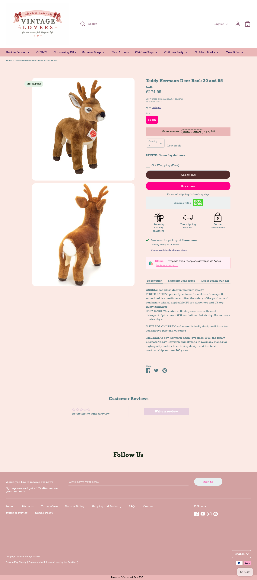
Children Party (174, 52)
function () (73, 562)
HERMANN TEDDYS (173, 99)
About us (28, 506)
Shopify (22, 562)
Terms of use (49, 506)
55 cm (152, 119)
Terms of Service (17, 512)
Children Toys (144, 52)
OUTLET (41, 52)
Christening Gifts (64, 52)
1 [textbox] (149, 144)
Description (154, 280)
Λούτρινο (156, 107)
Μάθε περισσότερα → (167, 265)
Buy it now (188, 186)
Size (148, 113)
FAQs (132, 506)
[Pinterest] (215, 513)
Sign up (208, 481)
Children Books (205, 52)
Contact (148, 506)
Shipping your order (181, 280)
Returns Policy (74, 506)
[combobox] (155, 143)
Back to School (16, 52)
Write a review (166, 411)
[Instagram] (209, 513)
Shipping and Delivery (106, 506)
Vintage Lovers (32, 556)
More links (233, 52)
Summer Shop (91, 52)
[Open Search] (83, 24)
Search (10, 506)
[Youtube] (203, 513)
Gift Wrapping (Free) (165, 165)
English (219, 24)
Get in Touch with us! (215, 280)
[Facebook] (196, 513)
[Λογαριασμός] (238, 22)
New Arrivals (120, 52)
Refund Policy (44, 512)
